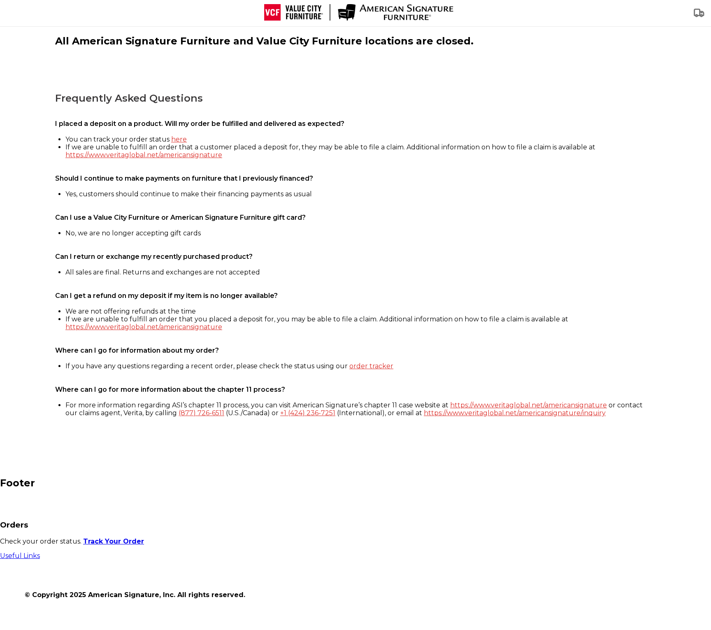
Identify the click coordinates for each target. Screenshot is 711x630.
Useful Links (20, 556)
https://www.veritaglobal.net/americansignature (143, 155)
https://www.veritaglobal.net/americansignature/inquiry (515, 413)
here (179, 139)
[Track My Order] (699, 15)
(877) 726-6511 (201, 413)
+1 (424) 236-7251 (307, 413)
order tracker (371, 366)
